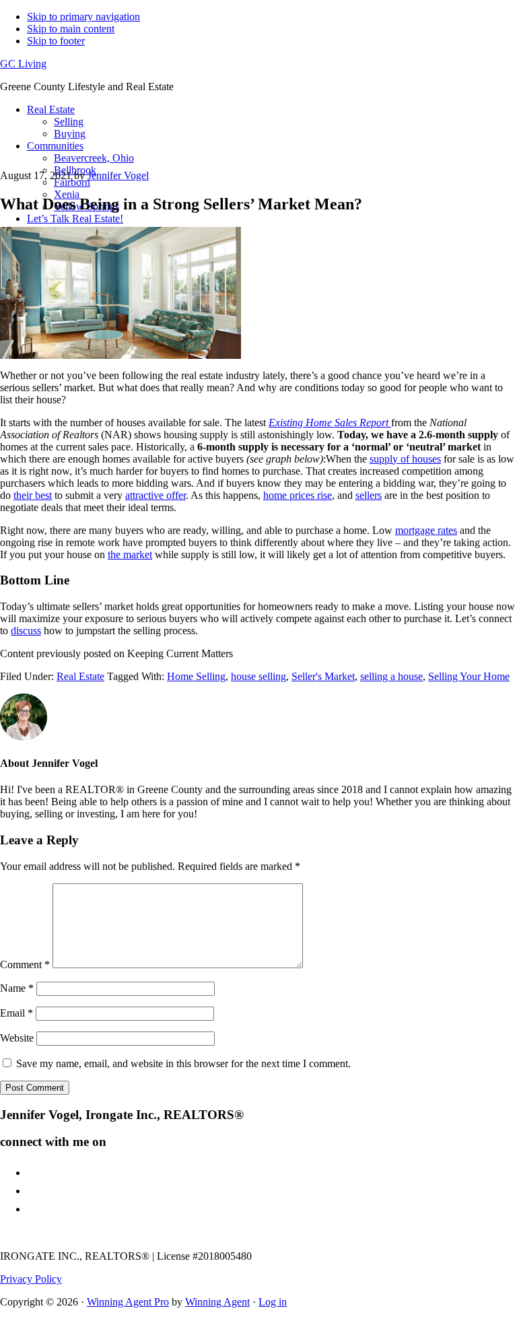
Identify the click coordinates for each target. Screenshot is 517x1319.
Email (16, 1013)
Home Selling (196, 676)
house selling (258, 676)
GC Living (23, 63)
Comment (25, 964)
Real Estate (80, 676)
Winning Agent (217, 1302)
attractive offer (155, 495)
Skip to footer (56, 40)
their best (32, 495)
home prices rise (297, 495)
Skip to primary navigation (83, 16)
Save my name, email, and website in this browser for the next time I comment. (183, 1063)
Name (17, 988)
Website (17, 1038)
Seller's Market (323, 676)
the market (130, 554)
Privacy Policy (31, 1279)
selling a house (391, 676)
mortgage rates (426, 530)
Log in (272, 1302)
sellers (368, 495)
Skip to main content (70, 28)
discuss (26, 630)
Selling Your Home (469, 676)
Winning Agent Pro (128, 1302)
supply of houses (405, 459)
